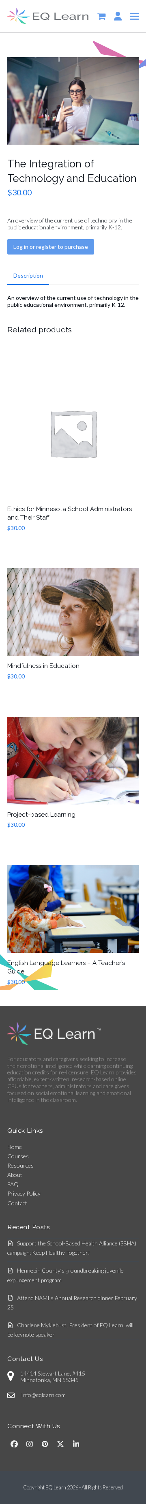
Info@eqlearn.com (43, 1394)
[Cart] (101, 16)
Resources (20, 1165)
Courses (18, 1156)
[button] (134, 16)
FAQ (13, 1184)
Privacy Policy (24, 1193)
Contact (17, 1203)
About (14, 1174)
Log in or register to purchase (50, 246)
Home (14, 1146)
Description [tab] (28, 275)
